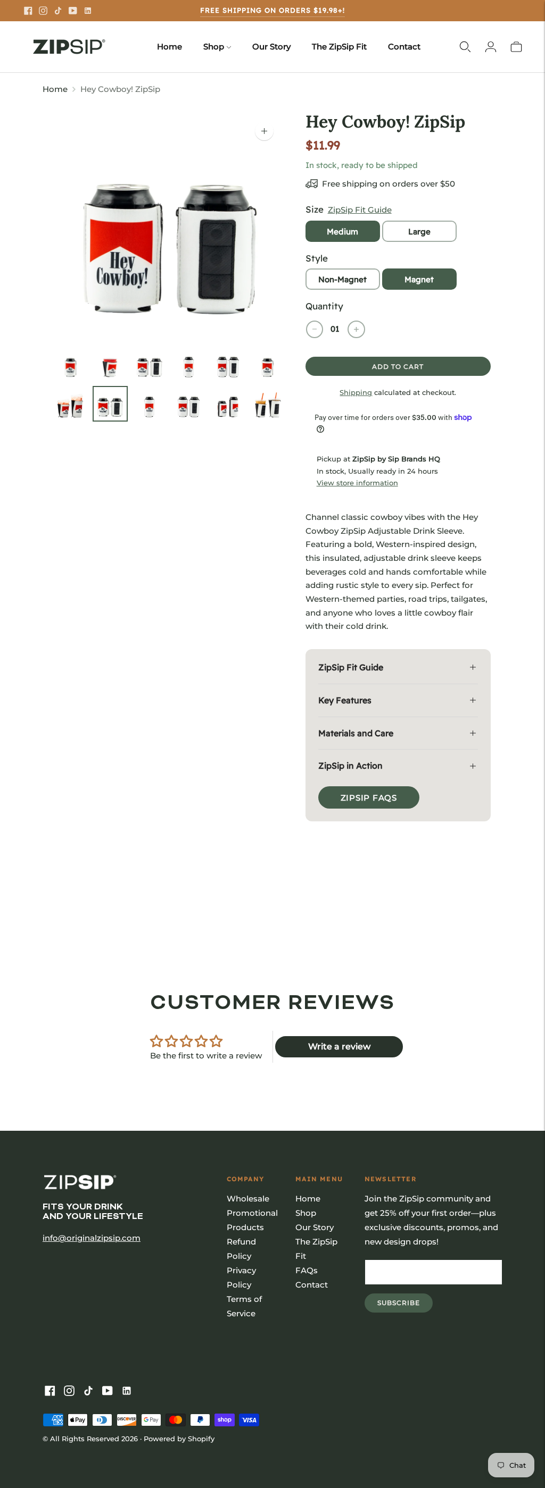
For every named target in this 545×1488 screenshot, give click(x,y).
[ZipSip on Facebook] (28, 10)
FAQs (306, 1270)
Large (419, 231)
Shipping (356, 392)
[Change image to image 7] (70, 404)
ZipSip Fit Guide (360, 210)
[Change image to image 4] (188, 364)
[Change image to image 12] (267, 404)
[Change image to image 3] (149, 364)
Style (316, 258)
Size (314, 209)
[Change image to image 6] (267, 364)
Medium (342, 231)
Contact (404, 46)
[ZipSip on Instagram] (43, 10)
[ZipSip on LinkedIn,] (87, 10)
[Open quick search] (465, 46)
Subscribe (405, 1305)
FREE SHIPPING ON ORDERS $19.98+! (272, 10)
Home (169, 46)
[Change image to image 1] (70, 364)
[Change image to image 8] (110, 404)
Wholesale (248, 1198)
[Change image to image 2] (110, 364)
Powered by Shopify (179, 1438)
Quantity (324, 306)
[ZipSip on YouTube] (73, 10)
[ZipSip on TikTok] (58, 10)
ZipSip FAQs (369, 798)
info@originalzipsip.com (92, 1238)
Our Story (271, 46)
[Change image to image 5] (228, 364)
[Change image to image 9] (149, 404)
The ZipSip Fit (339, 46)
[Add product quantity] (356, 329)
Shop (213, 46)
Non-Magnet (342, 279)
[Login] (490, 46)
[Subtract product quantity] (314, 329)
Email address (400, 1260)
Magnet (419, 279)
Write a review (339, 1046)
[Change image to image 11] (228, 404)
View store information (357, 482)
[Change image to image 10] (188, 404)
